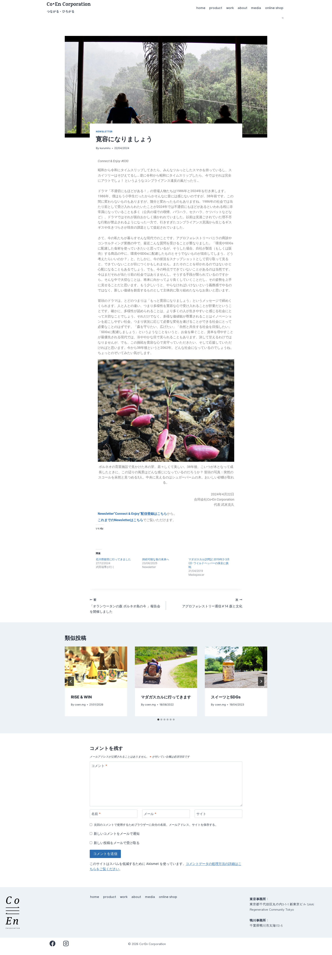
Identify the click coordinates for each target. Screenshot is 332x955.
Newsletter (104, 131)
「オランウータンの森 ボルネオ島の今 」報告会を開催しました (125, 605)
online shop (274, 7)
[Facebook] (52, 943)
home (200, 7)
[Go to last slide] (71, 681)
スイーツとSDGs (226, 697)
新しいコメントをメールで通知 (116, 834)
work (230, 7)
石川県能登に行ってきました (113, 559)
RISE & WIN (81, 697)
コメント (99, 766)
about (242, 7)
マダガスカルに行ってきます (166, 697)
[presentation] (96, 667)
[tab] (158, 719)
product (215, 7)
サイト (201, 814)
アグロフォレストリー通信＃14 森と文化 (212, 603)
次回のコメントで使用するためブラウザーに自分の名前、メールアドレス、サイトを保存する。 (156, 825)
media (256, 7)
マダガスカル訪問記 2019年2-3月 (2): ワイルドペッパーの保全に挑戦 (209, 563)
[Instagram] (66, 943)
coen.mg (80, 704)
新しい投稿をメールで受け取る (116, 843)
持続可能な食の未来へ (155, 559)
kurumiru (105, 148)
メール (150, 814)
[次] (261, 681)
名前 (96, 814)
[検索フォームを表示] (282, 18)
